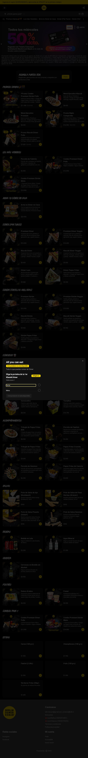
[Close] (83, 361)
